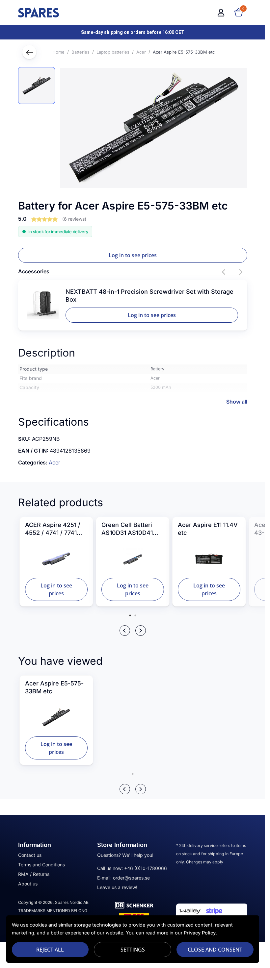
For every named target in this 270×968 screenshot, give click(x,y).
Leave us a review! (117, 887)
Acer (54, 462)
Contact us (29, 855)
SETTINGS (133, 949)
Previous (224, 272)
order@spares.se (131, 878)
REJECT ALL (50, 949)
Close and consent (215, 949)
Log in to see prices (133, 255)
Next (240, 272)
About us (28, 883)
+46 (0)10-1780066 (145, 868)
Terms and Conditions (41, 864)
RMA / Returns (33, 874)
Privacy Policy (200, 932)
